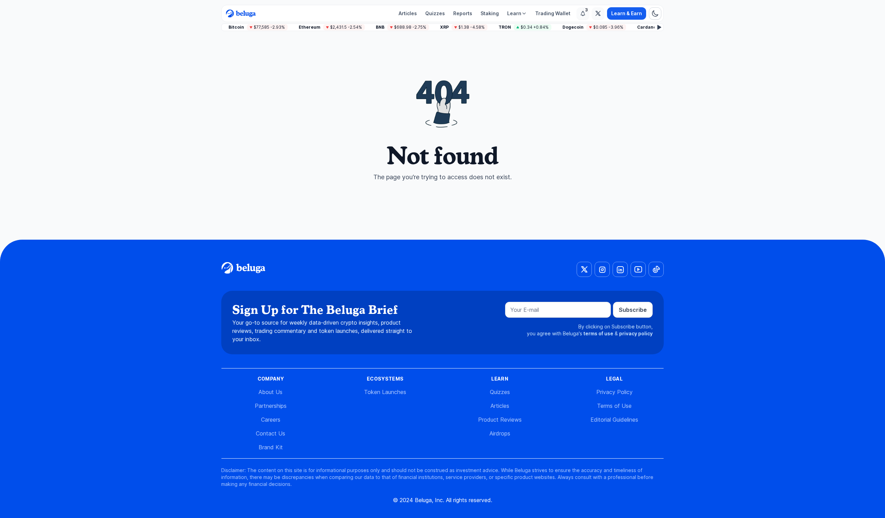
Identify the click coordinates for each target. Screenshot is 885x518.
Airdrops (500, 433)
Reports (462, 13)
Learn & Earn (626, 13)
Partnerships (271, 405)
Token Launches (385, 391)
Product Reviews (500, 419)
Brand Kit (271, 447)
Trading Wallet (552, 13)
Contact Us (270, 433)
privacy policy (636, 333)
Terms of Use (614, 405)
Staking (490, 13)
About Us (270, 391)
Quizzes (435, 13)
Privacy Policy (614, 391)
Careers (270, 419)
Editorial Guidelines (614, 419)
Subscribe (633, 309)
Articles (408, 13)
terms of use (598, 333)
